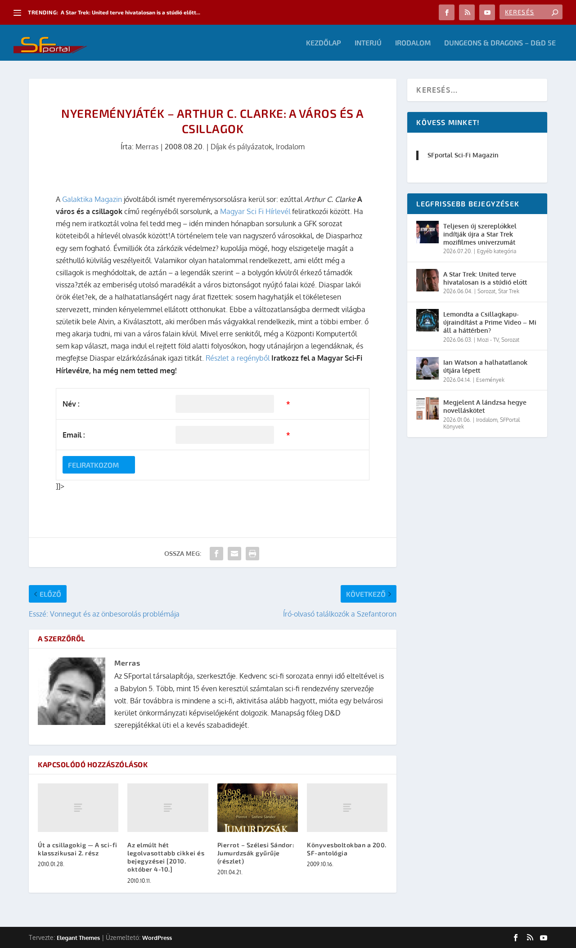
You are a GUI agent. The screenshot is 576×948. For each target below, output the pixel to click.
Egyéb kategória (496, 251)
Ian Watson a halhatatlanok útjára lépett (485, 366)
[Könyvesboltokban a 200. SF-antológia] (347, 807)
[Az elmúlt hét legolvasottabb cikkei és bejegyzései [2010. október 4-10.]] (167, 807)
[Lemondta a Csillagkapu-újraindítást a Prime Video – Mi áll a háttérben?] (427, 320)
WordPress (157, 937)
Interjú (368, 43)
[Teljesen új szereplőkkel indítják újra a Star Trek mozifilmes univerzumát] (427, 232)
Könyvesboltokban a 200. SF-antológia (347, 849)
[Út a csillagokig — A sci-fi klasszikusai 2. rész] (78, 807)
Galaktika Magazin (92, 199)
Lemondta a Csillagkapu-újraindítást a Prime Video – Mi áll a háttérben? (489, 322)
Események (490, 379)
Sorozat (486, 291)
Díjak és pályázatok (241, 146)
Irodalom (413, 43)
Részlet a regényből (238, 357)
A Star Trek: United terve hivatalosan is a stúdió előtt (485, 278)
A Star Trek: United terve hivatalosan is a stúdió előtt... (130, 12)
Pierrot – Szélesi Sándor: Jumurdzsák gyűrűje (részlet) (255, 853)
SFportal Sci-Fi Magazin (463, 155)
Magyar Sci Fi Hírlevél (255, 211)
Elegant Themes (78, 937)
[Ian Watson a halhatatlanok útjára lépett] (427, 368)
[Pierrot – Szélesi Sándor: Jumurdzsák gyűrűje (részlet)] (257, 807)
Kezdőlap (323, 43)
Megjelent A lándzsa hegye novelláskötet (484, 406)
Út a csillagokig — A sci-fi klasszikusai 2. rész (77, 849)
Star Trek (508, 291)
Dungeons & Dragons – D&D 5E (500, 43)
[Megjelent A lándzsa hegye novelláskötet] (427, 408)
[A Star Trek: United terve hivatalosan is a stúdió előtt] (427, 280)
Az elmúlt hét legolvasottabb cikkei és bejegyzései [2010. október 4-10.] (165, 857)
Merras (146, 146)
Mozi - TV (488, 339)
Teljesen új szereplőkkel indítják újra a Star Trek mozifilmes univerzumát (480, 234)
